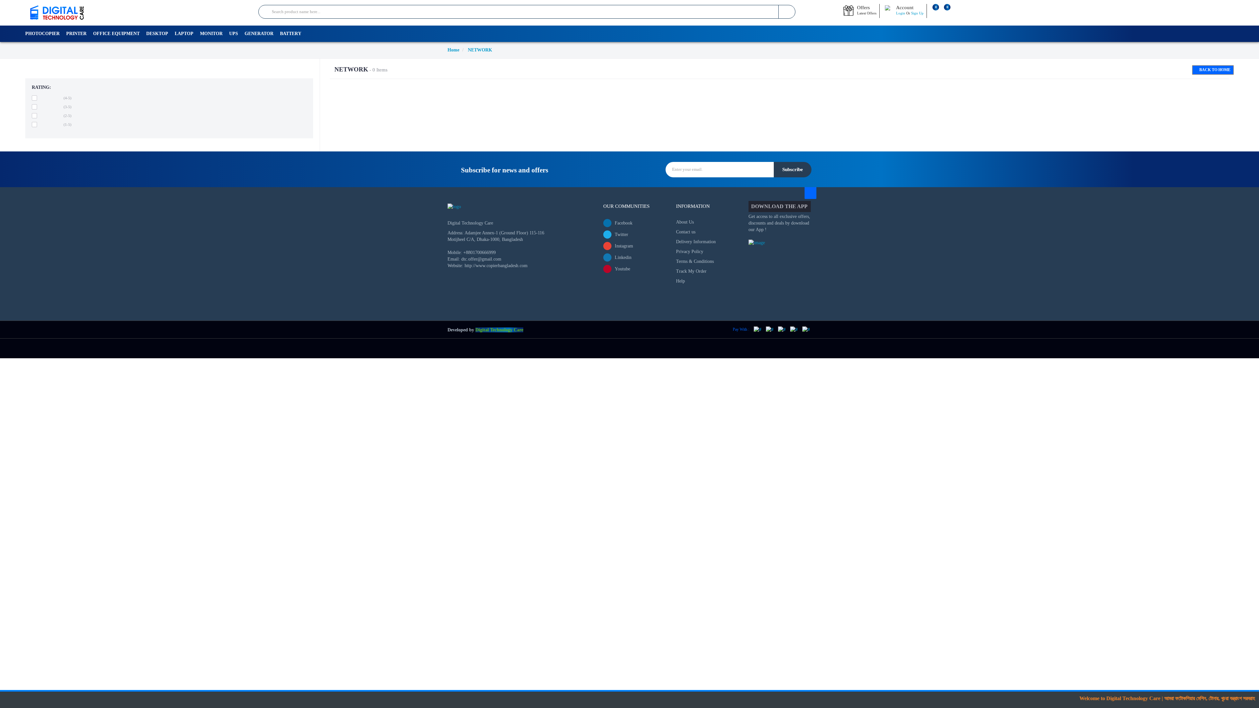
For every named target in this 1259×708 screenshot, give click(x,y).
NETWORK (480, 50)
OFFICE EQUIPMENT (116, 33)
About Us (685, 222)
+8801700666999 (479, 252)
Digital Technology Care (499, 329)
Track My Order (691, 271)
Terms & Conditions (695, 261)
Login (900, 13)
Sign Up (917, 13)
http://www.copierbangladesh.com (496, 265)
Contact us (685, 231)
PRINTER (76, 33)
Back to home (1214, 70)
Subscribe (792, 169)
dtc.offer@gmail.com (481, 259)
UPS (233, 33)
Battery (290, 33)
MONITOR (211, 33)
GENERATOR (259, 33)
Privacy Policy (689, 251)
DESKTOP (157, 33)
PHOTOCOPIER (42, 33)
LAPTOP (184, 33)
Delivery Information (696, 241)
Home (453, 50)
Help (680, 281)
